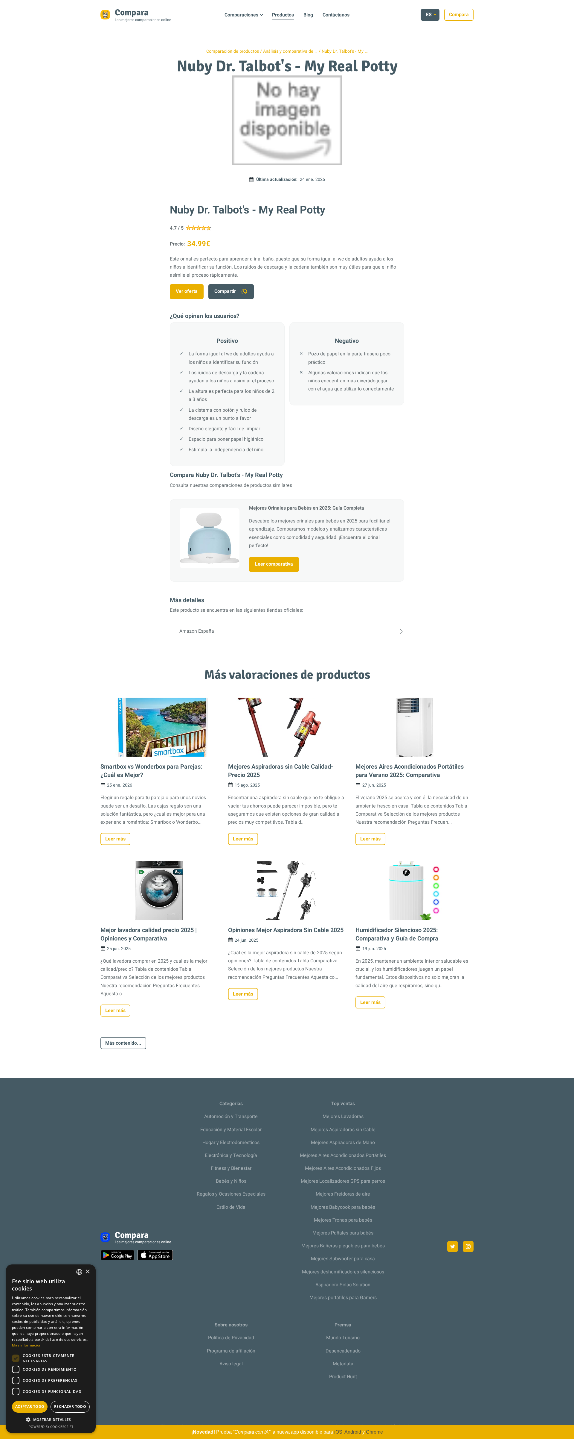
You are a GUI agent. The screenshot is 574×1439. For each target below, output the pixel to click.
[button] (51, 1420)
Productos (283, 15)
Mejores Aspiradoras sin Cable (343, 1129)
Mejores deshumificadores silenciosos (343, 1272)
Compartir (225, 291)
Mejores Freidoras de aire (343, 1194)
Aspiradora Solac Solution (342, 1284)
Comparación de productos (232, 51)
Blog (308, 15)
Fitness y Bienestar (231, 1168)
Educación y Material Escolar (231, 1129)
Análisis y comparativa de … (290, 51)
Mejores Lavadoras (343, 1116)
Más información (27, 1345)
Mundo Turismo (343, 1337)
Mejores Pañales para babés (342, 1233)
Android (352, 1432)
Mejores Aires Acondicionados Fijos (343, 1168)
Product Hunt (343, 1376)
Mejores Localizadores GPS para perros (343, 1181)
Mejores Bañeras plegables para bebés (343, 1245)
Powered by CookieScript (51, 1426)
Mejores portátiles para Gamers (343, 1297)
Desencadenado (343, 1351)
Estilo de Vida (230, 1207)
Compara (459, 14)
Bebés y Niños (231, 1181)
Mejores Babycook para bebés (343, 1207)
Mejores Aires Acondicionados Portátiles (343, 1155)
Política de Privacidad (231, 1337)
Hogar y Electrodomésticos (230, 1142)
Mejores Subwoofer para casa (343, 1258)
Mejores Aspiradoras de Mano (343, 1142)
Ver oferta (187, 291)
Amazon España (196, 631)
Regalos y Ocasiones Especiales (231, 1194)
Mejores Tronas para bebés (343, 1220)
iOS (338, 1432)
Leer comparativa (274, 564)
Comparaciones (241, 15)
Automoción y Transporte (231, 1116)
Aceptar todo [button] (30, 1406)
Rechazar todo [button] (70, 1406)
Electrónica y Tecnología (231, 1155)
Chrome (374, 1432)
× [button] (87, 1272)
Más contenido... (123, 1043)
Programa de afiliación (231, 1351)
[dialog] (51, 1348)
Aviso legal (231, 1363)
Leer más (115, 839)
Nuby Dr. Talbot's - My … (345, 51)
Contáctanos (336, 15)
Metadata (343, 1363)
